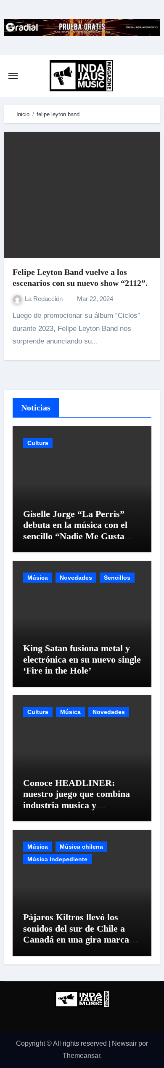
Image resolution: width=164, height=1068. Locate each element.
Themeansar (81, 1055)
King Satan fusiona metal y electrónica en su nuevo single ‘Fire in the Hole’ (82, 659)
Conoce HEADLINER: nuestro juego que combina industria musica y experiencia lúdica (76, 799)
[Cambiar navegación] (13, 76)
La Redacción (44, 298)
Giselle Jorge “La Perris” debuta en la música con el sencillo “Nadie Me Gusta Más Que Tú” (75, 530)
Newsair (124, 1043)
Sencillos (117, 577)
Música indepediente (57, 859)
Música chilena (81, 846)
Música (37, 577)
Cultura (37, 442)
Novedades (76, 577)
